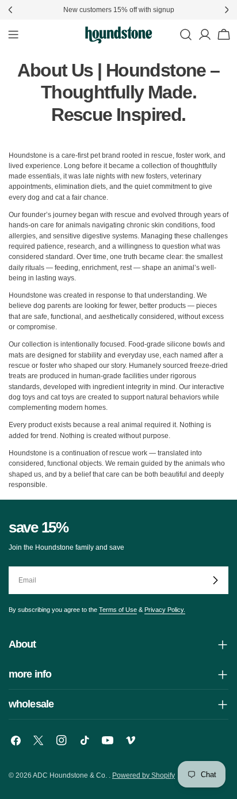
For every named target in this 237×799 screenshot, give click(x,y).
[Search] (185, 34)
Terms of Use (118, 609)
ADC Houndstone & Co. (71, 775)
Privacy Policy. (164, 609)
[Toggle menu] (13, 34)
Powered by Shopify (143, 775)
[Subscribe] (215, 580)
